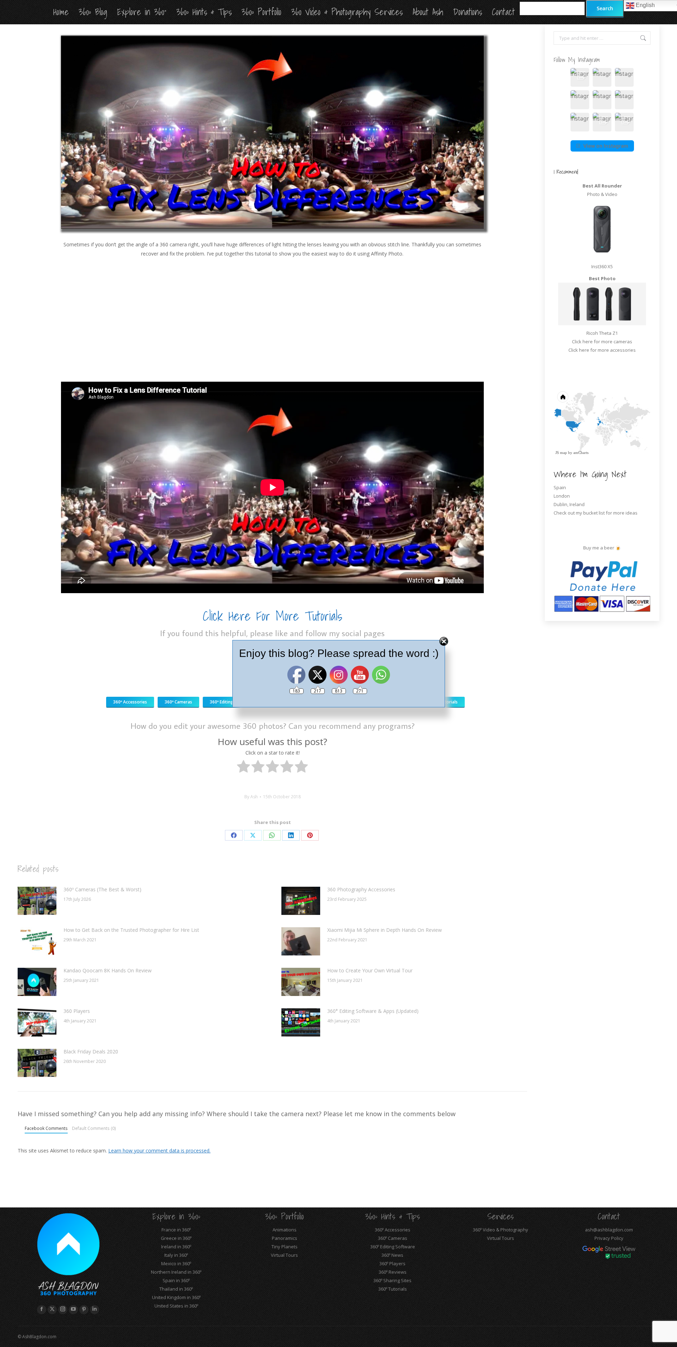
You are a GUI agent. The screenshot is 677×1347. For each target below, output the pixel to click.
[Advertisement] (272, 320)
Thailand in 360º (176, 1289)
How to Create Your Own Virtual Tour (370, 970)
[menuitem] (614, 429)
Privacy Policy (608, 1238)
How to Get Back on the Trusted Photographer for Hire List (131, 930)
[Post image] (37, 901)
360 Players (76, 1011)
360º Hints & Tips (392, 1216)
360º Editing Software (392, 1246)
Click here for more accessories (602, 350)
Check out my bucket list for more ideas (596, 513)
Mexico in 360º (176, 1263)
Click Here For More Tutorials (272, 616)
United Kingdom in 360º (176, 1297)
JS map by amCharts (571, 452)
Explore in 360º (176, 1216)
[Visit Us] (270, 625)
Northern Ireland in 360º (176, 1272)
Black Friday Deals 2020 (90, 1051)
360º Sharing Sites (392, 1280)
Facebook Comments (46, 1128)
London (562, 496)
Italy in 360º (176, 1255)
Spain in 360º (176, 1280)
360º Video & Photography (500, 1229)
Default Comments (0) (94, 1128)
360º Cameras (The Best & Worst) (102, 889)
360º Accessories (392, 1229)
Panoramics (284, 1238)
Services (500, 1216)
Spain (560, 487)
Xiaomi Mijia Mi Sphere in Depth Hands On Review (384, 930)
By (251, 797)
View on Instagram (605, 146)
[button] (580, 77)
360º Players (392, 1263)
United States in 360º (176, 1306)
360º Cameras (392, 1238)
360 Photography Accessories (361, 889)
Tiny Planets (285, 1246)
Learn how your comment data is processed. (159, 1150)
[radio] (243, 768)
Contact (609, 1216)
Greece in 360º (176, 1238)
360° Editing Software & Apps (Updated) (373, 1011)
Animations (285, 1229)
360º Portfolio (284, 1216)
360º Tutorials (392, 1289)
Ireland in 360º (176, 1246)
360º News (392, 1255)
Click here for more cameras (602, 341)
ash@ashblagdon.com (609, 1229)
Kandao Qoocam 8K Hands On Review (107, 970)
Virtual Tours (284, 1255)
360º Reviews (393, 1272)
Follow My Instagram (577, 60)
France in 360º (176, 1229)
